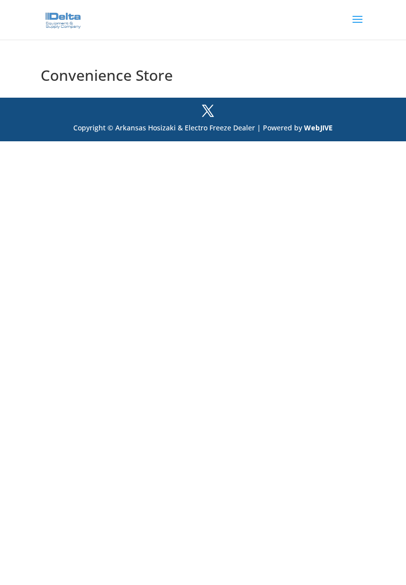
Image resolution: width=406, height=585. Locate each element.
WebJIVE (318, 127)
